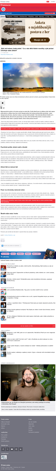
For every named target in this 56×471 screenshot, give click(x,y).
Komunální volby (5, 424)
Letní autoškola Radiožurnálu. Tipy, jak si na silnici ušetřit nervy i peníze (27, 290)
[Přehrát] (2, 103)
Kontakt (31, 430)
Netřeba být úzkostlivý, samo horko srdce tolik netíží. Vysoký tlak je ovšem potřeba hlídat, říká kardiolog (27, 201)
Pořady (16, 16)
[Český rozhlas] (5, 1)
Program (9, 16)
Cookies (3, 467)
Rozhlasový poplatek (34, 432)
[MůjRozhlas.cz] (2, 61)
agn (14, 235)
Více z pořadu (5, 330)
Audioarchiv (23, 16)
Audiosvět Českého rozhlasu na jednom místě (11, 260)
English (23, 467)
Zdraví (3, 16)
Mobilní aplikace (5, 441)
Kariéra (30, 428)
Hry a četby (5, 253)
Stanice (3, 426)
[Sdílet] (3, 108)
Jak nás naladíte (33, 422)
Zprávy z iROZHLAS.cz (8, 363)
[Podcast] (1, 108)
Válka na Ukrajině (5, 422)
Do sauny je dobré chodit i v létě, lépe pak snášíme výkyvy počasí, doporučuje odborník (26, 128)
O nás (47, 16)
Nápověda (31, 424)
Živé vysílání (36, 253)
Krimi (12, 253)
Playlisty (31, 16)
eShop (3, 428)
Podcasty (3, 439)
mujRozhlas (4, 250)
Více (53, 16)
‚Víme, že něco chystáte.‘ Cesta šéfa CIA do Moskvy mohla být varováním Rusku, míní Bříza (23, 409)
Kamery (41, 16)
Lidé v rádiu (31, 426)
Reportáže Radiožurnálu (7, 54)
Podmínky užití (17, 467)
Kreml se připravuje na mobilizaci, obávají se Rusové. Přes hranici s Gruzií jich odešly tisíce (22, 406)
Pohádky (20, 253)
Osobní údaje (9, 467)
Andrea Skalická (8, 235)
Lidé (36, 16)
